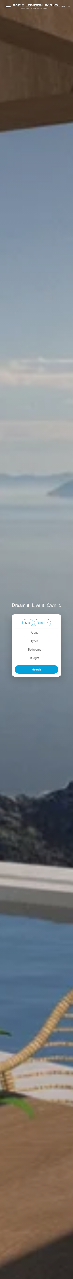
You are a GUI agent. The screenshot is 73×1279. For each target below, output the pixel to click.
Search (36, 669)
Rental (41, 623)
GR (68, 6)
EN (63, 6)
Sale (28, 623)
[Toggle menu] (8, 6)
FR (59, 6)
